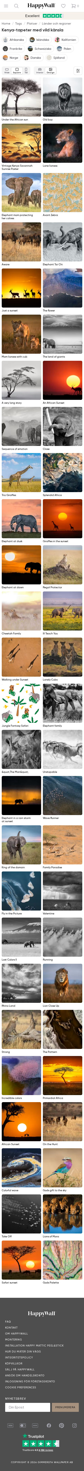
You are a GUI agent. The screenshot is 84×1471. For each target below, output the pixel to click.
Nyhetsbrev (15, 1399)
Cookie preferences (20, 1387)
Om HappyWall (16, 1333)
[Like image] (36, 82)
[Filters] (78, 70)
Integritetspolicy (19, 1357)
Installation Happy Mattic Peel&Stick (34, 1345)
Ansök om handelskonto (25, 1375)
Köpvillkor (13, 1363)
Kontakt (11, 1327)
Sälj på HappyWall (20, 1369)
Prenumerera (65, 1407)
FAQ (8, 1321)
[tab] (7, 70)
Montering (13, 1339)
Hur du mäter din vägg (23, 1351)
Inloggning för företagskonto (30, 1381)
